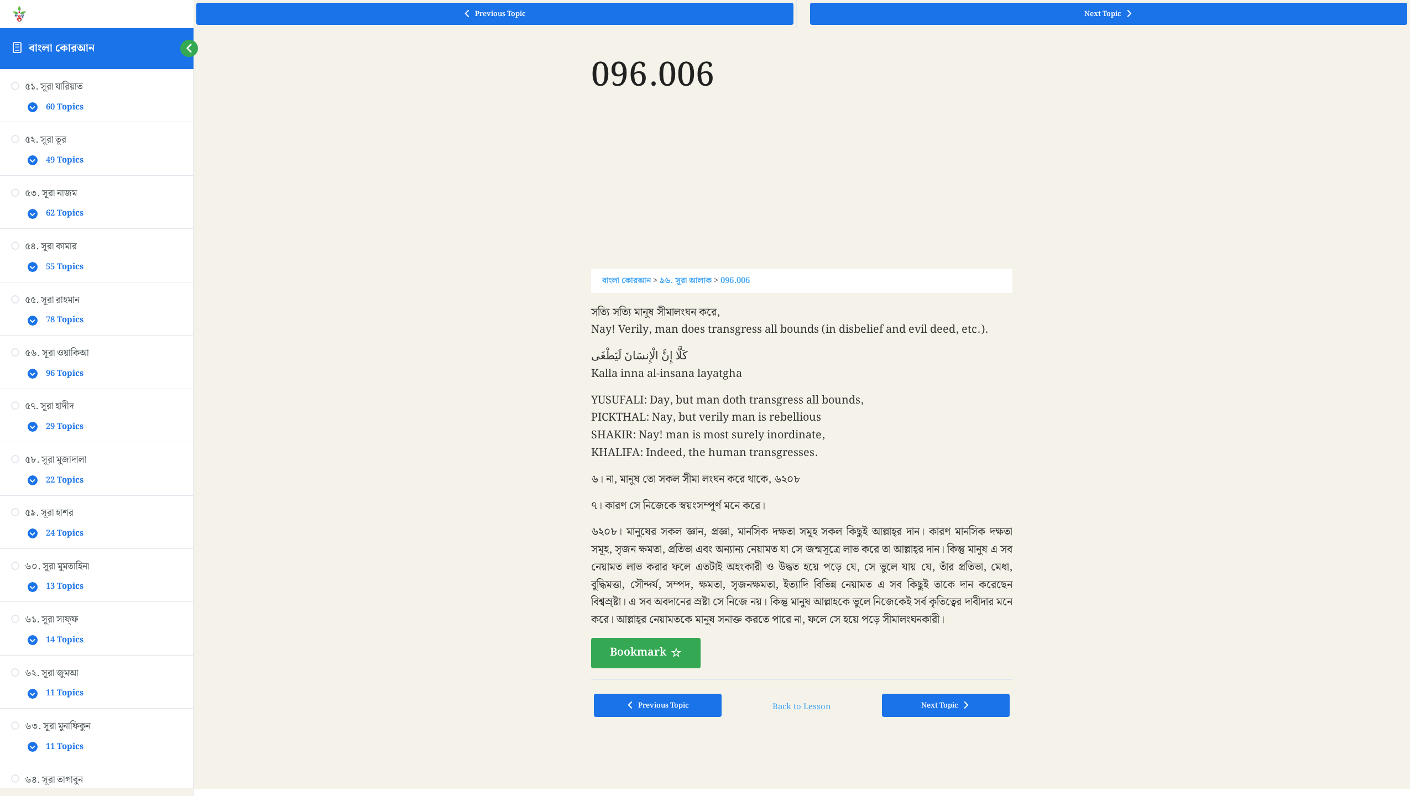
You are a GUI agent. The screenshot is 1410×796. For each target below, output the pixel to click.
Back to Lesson (801, 706)
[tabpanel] (801, 486)
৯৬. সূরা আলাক (686, 280)
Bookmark (638, 652)
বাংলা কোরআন (62, 48)
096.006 (735, 280)
